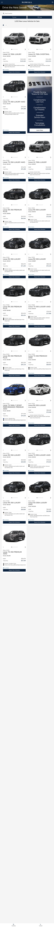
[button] (25, 49)
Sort (15, 17)
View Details (6, 69)
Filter (40, 17)
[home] (27, 2)
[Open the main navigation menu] (2, 2)
